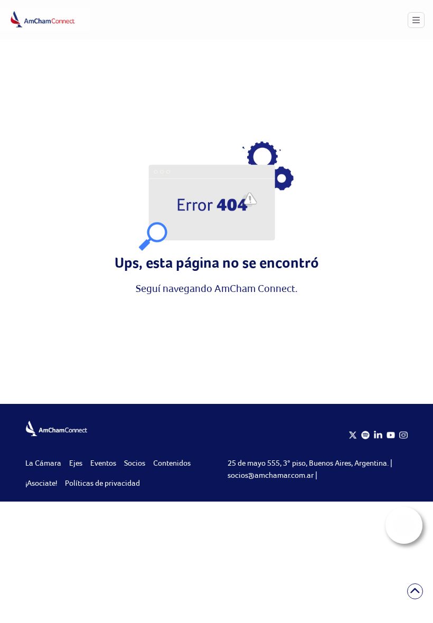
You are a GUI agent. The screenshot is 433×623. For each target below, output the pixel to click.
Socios (134, 462)
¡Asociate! (41, 482)
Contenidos (172, 462)
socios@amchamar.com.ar (271, 474)
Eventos (103, 462)
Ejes (75, 462)
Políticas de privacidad (102, 482)
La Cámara (43, 462)
